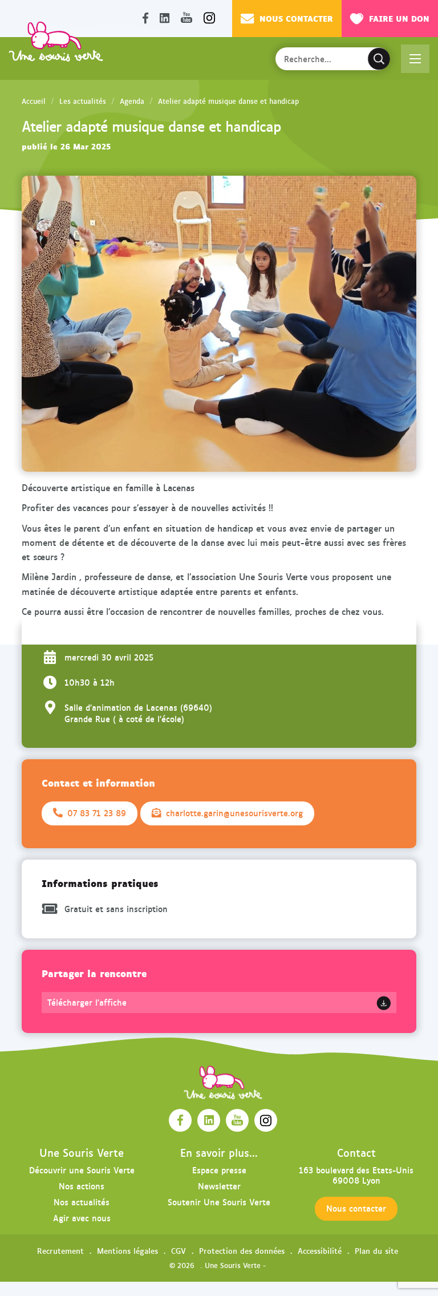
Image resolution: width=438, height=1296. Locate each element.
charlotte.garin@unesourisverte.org (234, 813)
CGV (178, 1250)
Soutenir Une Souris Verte (219, 1201)
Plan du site (376, 1250)
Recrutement (60, 1250)
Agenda (132, 101)
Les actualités (82, 101)
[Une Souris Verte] (56, 41)
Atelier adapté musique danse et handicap (228, 101)
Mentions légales (127, 1250)
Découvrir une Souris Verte (82, 1169)
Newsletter (219, 1185)
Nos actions (81, 1185)
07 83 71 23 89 (96, 813)
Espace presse (219, 1169)
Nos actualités (82, 1201)
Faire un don (399, 18)
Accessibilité (320, 1250)
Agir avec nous (82, 1217)
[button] (415, 58)
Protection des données (242, 1250)
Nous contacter (296, 18)
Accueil (34, 101)
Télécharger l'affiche (87, 1002)
